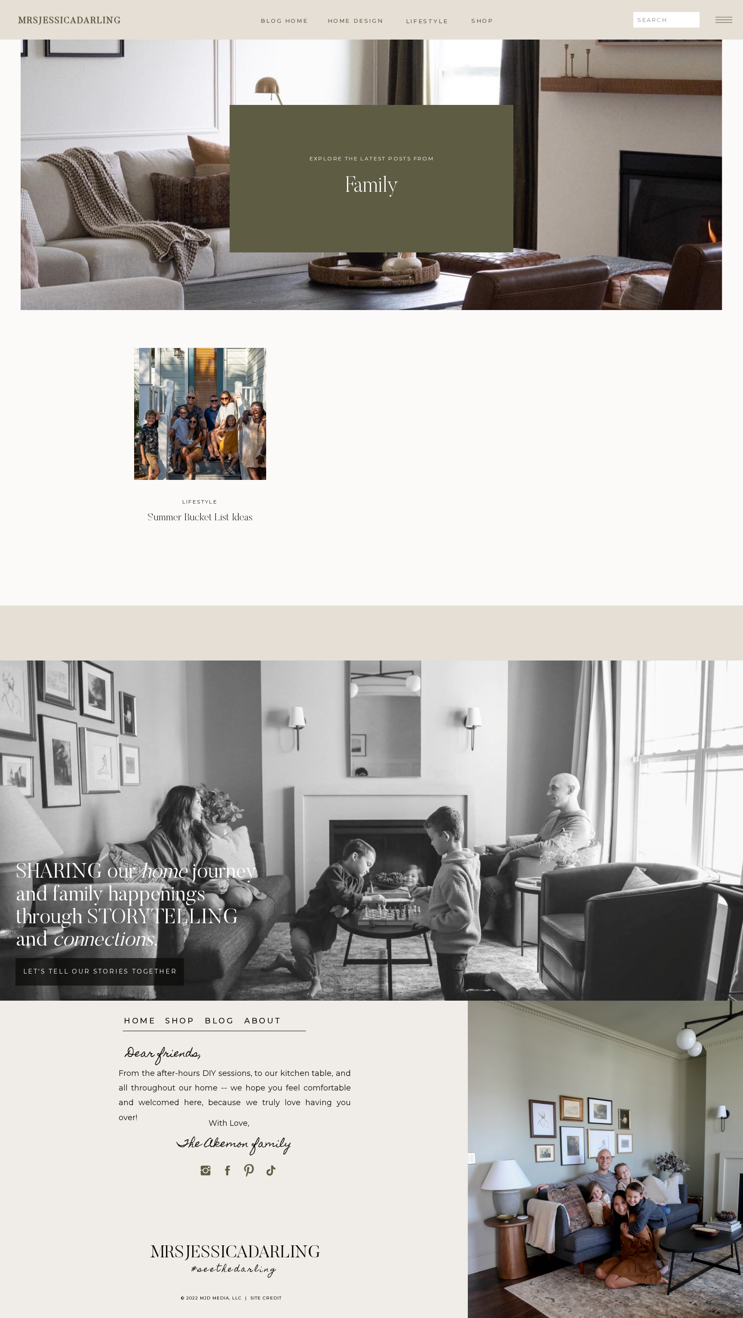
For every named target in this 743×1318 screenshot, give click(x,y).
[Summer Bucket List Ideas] (200, 414)
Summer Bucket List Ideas (200, 518)
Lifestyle (200, 501)
